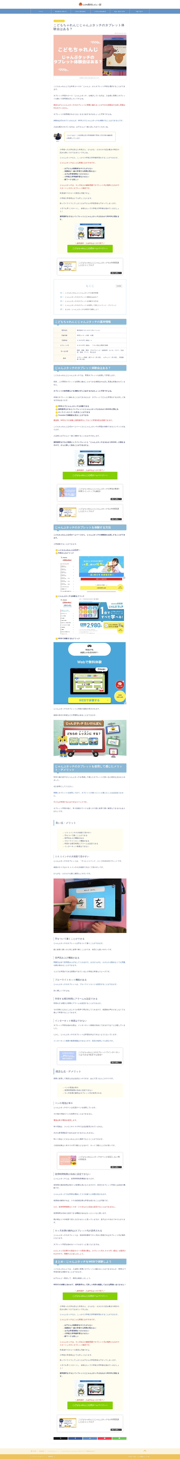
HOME (41, 11)
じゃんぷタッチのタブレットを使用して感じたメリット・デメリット (91, 305)
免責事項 (50, 1456)
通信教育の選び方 (61, 11)
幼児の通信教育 (81, 11)
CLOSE (119, 286)
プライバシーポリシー (38, 1456)
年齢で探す (139, 11)
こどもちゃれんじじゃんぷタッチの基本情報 (81, 293)
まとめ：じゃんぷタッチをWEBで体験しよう (82, 309)
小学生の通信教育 (100, 11)
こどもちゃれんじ (59, 21)
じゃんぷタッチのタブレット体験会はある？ (81, 297)
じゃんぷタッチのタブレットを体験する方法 (81, 301)
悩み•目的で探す (119, 11)
